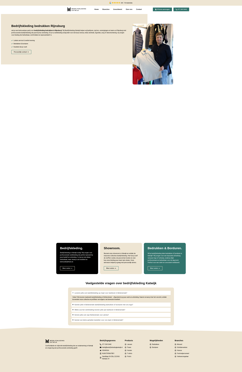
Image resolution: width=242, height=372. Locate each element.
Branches (105, 9)
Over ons (129, 9)
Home (96, 9)
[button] (121, 3)
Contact (139, 9)
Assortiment (117, 9)
